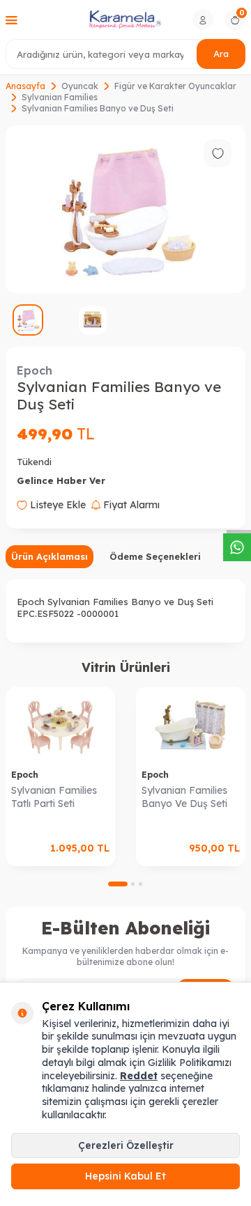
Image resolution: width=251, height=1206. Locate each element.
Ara (221, 53)
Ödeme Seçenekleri (155, 556)
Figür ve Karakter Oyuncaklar (175, 86)
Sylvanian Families (60, 97)
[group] (125, 209)
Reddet (139, 1076)
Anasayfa (25, 86)
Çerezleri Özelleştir (126, 1145)
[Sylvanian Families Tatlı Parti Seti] (60, 725)
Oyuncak (79, 86)
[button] (118, 884)
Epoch (34, 370)
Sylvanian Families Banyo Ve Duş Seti (184, 797)
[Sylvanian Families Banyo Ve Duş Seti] (190, 725)
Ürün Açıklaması (49, 556)
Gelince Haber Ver (61, 480)
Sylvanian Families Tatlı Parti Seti (54, 797)
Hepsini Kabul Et (125, 1176)
